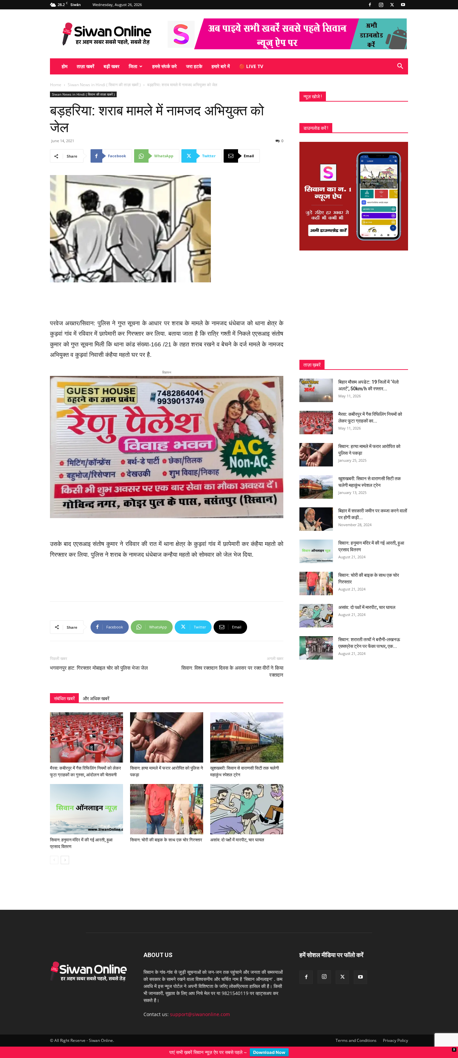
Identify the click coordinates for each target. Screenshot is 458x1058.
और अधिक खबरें (96, 687)
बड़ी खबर (111, 66)
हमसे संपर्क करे (164, 66)
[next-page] (65, 849)
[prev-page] (54, 849)
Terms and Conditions (356, 1030)
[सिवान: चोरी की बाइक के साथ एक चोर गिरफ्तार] (166, 798)
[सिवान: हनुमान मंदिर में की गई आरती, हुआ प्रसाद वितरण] (86, 798)
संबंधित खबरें (64, 687)
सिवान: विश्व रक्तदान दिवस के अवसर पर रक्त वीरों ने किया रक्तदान (232, 660)
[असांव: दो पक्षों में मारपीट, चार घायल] (246, 798)
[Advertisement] (166, 301)
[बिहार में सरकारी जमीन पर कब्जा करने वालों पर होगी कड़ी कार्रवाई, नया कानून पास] (316, 519)
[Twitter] (392, 4)
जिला (133, 66)
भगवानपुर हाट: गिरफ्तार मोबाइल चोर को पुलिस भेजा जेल (99, 657)
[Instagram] (381, 4)
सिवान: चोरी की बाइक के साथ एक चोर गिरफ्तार (166, 829)
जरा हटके (194, 66)
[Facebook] (370, 4)
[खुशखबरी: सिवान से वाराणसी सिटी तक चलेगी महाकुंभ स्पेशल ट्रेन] (246, 727)
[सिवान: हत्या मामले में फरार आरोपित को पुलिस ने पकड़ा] (166, 727)
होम (64, 66)
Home (55, 85)
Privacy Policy (395, 1030)
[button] (400, 67)
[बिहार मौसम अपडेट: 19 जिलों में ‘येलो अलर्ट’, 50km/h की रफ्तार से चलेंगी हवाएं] (316, 390)
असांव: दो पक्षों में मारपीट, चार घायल (237, 829)
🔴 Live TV (251, 66)
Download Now (269, 1052)
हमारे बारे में (221, 66)
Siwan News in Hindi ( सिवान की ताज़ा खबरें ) (104, 85)
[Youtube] (403, 4)
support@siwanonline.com (200, 1003)
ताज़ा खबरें (85, 66)
